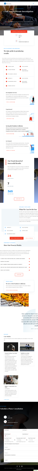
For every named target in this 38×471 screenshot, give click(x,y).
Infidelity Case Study (25, 353)
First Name (7, 430)
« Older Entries (6, 399)
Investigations (7, 354)
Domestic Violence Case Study (11, 353)
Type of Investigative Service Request (12, 443)
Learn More (19, 274)
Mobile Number (8, 434)
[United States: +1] (6, 436)
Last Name (24, 430)
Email (9, 420)
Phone (9, 416)
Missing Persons (11, 69)
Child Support (25, 66)
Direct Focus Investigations (8, 425)
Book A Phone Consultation (16, 238)
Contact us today (10, 150)
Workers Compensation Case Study (11, 387)
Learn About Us (9, 118)
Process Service (11, 85)
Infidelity (10, 78)
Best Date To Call (8, 438)
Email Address (25, 434)
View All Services (29, 238)
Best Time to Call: (32, 438)
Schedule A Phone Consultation (19, 31)
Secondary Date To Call (21, 438)
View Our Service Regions (11, 290)
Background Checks (12, 81)
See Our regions (9, 133)
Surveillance (11, 66)
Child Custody (25, 78)
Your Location (7, 449)
